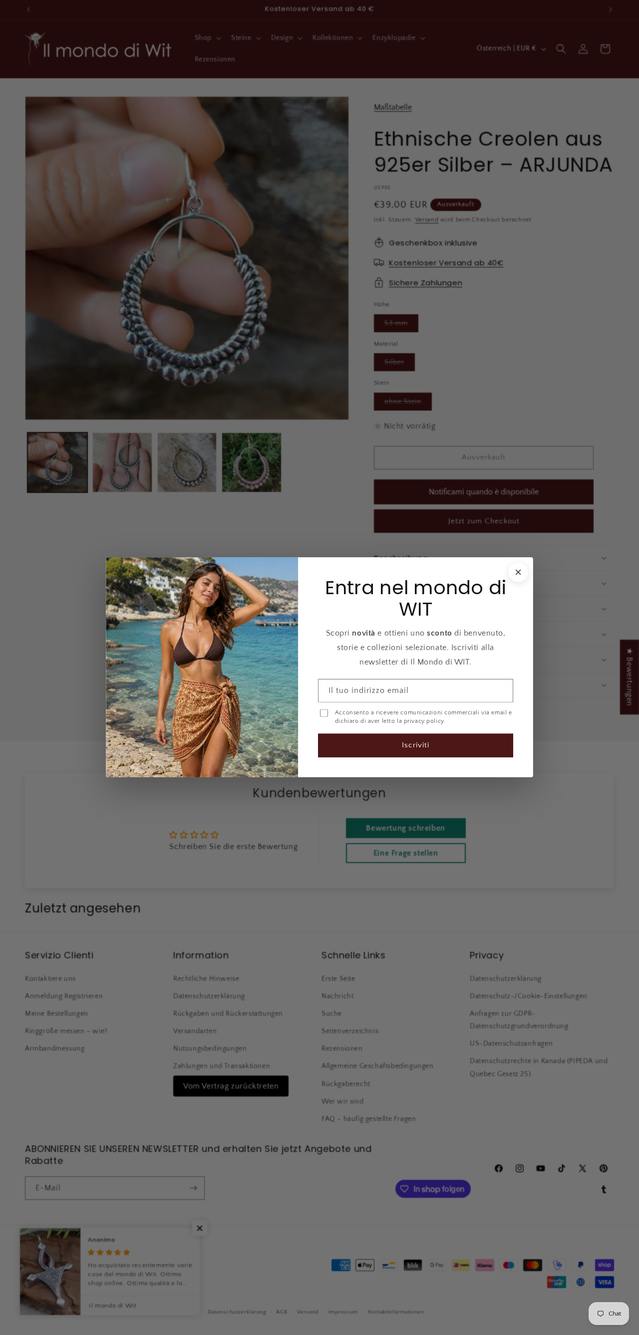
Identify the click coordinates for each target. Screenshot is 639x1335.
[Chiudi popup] (518, 572)
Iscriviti (415, 745)
